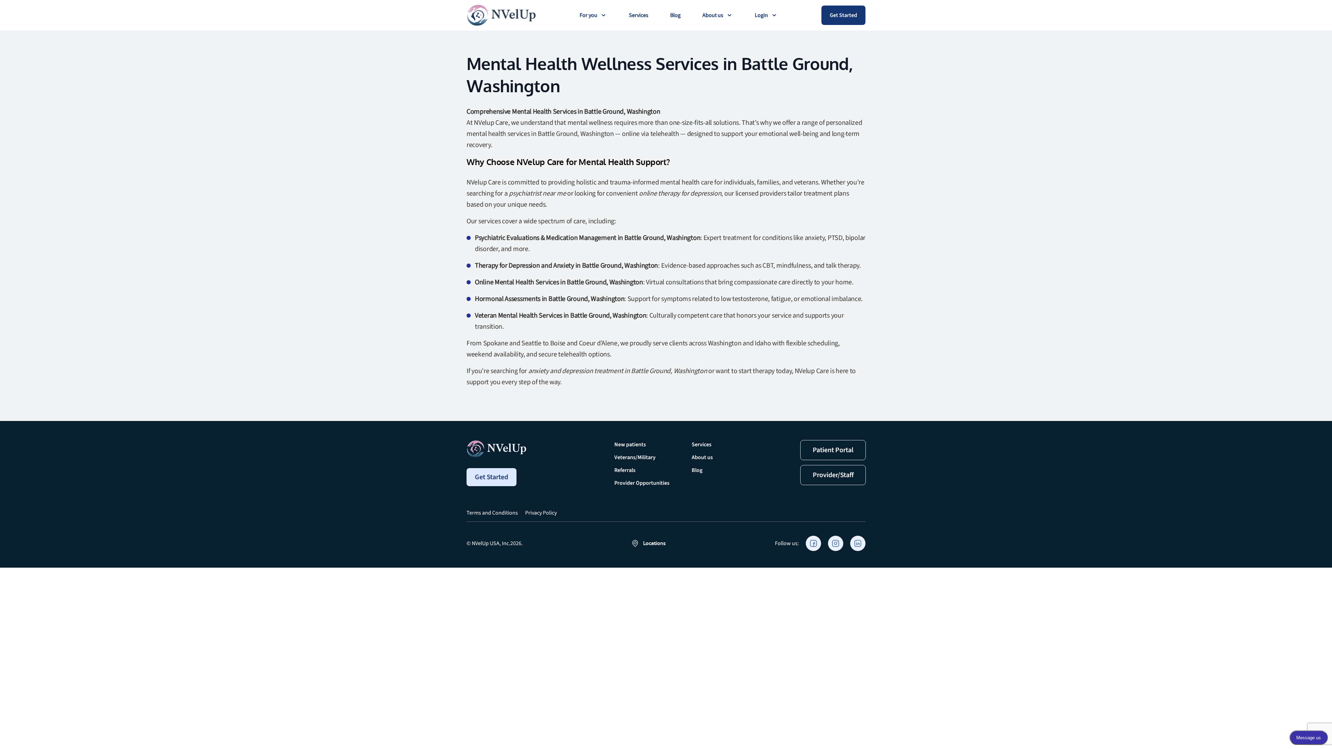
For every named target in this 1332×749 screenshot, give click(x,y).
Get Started (843, 15)
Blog (675, 15)
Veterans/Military (635, 457)
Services (638, 15)
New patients (630, 444)
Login (761, 15)
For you (588, 15)
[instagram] (835, 543)
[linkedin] (857, 543)
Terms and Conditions (492, 513)
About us (712, 15)
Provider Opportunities (641, 483)
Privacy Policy (541, 513)
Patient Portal (833, 450)
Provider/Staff (833, 475)
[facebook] (813, 543)
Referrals (624, 470)
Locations (654, 543)
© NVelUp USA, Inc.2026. (495, 543)
